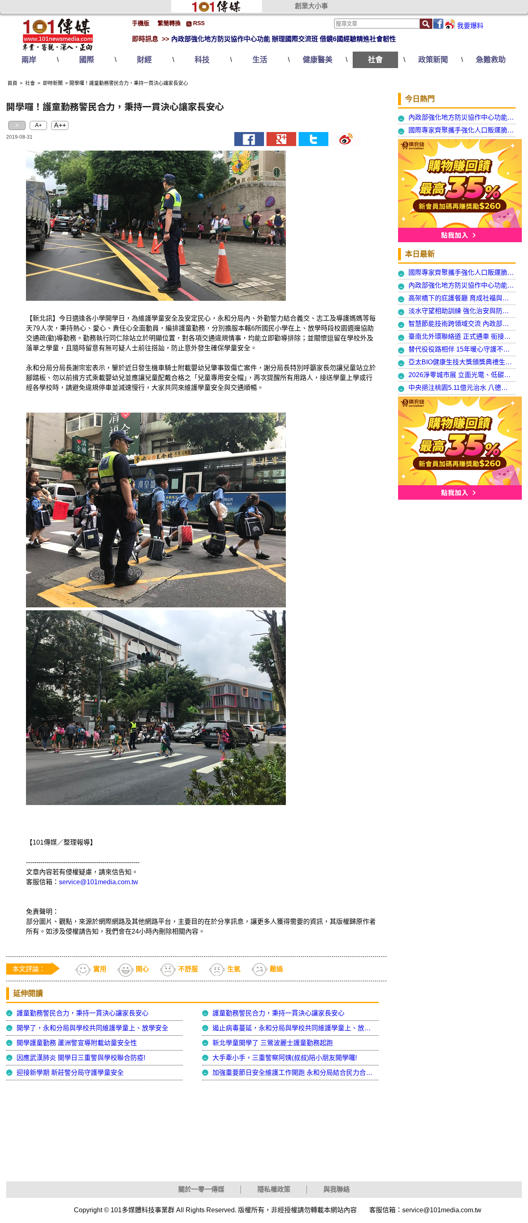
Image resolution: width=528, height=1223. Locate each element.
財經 (144, 60)
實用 (99, 969)
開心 (142, 969)
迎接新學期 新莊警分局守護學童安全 (70, 1072)
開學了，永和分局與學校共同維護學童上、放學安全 (92, 1028)
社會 (375, 60)
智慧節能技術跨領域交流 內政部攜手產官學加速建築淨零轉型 (461, 323)
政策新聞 (433, 60)
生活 (259, 60)
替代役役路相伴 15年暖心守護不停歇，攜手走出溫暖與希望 (461, 349)
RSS (199, 23)
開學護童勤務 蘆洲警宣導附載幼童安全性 (76, 1042)
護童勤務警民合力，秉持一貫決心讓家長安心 (82, 1013)
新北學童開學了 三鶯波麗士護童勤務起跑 (272, 1042)
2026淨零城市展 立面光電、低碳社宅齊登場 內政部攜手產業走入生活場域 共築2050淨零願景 (461, 374)
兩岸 (28, 60)
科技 (202, 60)
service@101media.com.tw (98, 881)
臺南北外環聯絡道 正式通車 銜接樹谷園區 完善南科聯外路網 (461, 336)
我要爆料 (470, 25)
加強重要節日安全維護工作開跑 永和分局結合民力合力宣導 (294, 1072)
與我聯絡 (336, 1189)
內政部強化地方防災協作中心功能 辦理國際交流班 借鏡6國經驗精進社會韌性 (283, 38)
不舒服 (188, 969)
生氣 (233, 969)
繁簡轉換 (169, 23)
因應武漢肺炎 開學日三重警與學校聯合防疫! (80, 1057)
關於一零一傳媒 (201, 1189)
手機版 (140, 23)
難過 (276, 969)
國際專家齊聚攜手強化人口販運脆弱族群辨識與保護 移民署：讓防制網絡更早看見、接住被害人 (461, 130)
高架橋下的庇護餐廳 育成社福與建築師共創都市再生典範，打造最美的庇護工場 (461, 298)
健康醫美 (317, 60)
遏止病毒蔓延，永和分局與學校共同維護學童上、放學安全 (294, 1028)
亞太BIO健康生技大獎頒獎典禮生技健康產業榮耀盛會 (461, 362)
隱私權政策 (273, 1189)
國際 (86, 60)
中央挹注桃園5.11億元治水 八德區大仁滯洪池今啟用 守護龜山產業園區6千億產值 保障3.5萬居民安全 (461, 387)
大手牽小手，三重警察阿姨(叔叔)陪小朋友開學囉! (284, 1057)
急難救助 (491, 60)
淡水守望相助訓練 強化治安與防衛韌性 (461, 310)
